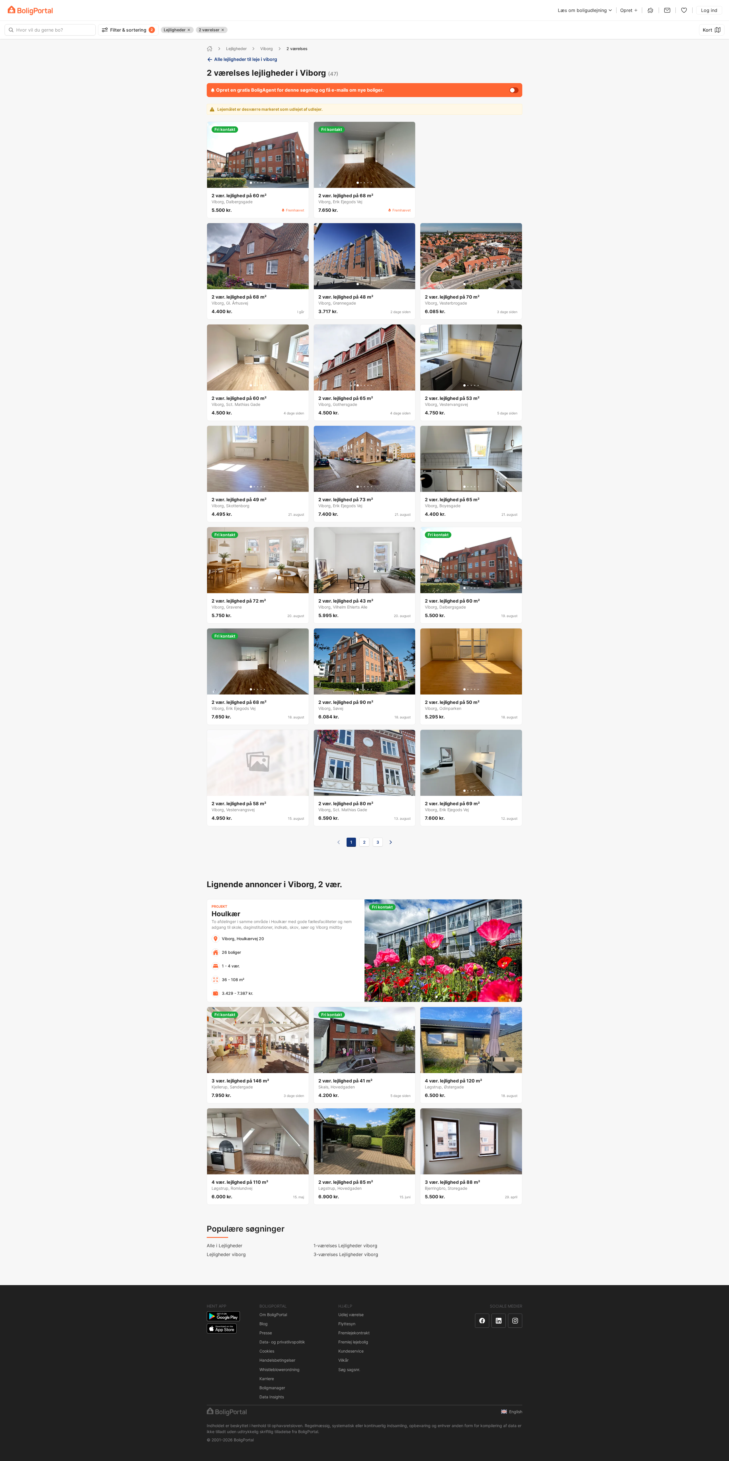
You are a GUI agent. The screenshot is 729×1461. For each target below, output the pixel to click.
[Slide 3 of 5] (257, 182)
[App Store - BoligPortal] (222, 1328)
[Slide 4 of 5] (261, 182)
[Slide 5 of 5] (264, 182)
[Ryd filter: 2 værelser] (223, 30)
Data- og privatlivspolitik (282, 1341)
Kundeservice (351, 1351)
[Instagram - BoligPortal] (515, 1321)
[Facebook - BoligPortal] (482, 1321)
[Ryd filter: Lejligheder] (189, 30)
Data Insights (271, 1396)
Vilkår (343, 1360)
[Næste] (390, 842)
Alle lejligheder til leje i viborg (245, 59)
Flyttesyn (346, 1323)
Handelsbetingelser (277, 1360)
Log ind (709, 10)
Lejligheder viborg (226, 1254)
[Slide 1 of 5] (251, 182)
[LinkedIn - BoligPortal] (499, 1321)
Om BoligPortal (273, 1314)
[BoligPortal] (30, 10)
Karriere (266, 1378)
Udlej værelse (351, 1314)
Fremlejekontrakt (354, 1332)
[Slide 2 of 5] (254, 182)
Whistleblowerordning (279, 1369)
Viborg (266, 48)
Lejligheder (236, 48)
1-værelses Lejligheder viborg (345, 1245)
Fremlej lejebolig (353, 1341)
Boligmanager (272, 1387)
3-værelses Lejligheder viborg (346, 1254)
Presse (265, 1332)
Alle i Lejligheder (224, 1245)
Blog (263, 1323)
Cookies (266, 1351)
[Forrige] (338, 842)
